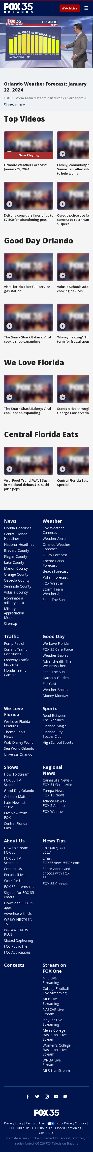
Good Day (53, 636)
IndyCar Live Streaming (52, 1022)
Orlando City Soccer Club (52, 734)
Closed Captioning (18, 940)
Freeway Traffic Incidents (16, 662)
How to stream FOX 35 (16, 850)
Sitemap (10, 623)
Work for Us (13, 880)
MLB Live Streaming (51, 1001)
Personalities (14, 874)
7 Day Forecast (55, 555)
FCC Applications (17, 952)
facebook (28, 1097)
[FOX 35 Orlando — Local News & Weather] (18, 8)
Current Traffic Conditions (15, 651)
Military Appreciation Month (14, 613)
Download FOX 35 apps (18, 905)
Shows (11, 767)
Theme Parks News (14, 734)
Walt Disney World (18, 742)
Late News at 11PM (15, 804)
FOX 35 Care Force (58, 649)
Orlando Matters (17, 796)
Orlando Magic (54, 726)
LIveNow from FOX (15, 815)
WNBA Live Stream (52, 1062)
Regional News (52, 770)
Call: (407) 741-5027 (54, 850)
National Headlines (19, 544)
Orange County (16, 574)
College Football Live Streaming (56, 990)
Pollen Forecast (55, 577)
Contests (14, 965)
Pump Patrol (14, 643)
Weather (52, 521)
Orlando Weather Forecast (56, 546)
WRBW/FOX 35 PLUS (16, 932)
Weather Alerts (54, 538)
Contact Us (13, 868)
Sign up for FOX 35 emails (19, 894)
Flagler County (15, 556)
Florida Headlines (17, 528)
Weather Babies (55, 655)
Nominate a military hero (14, 600)
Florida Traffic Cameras (15, 672)
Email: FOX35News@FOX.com (61, 860)
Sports (50, 708)
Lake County (14, 562)
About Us (14, 841)
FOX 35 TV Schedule (12, 782)
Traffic (11, 636)
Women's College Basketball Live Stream (57, 1050)
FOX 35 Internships (19, 886)
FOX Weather (53, 583)
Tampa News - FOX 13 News (54, 792)
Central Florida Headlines (15, 536)
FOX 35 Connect (56, 883)
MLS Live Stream (56, 1070)
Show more (14, 104)
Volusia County (16, 592)
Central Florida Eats (15, 825)
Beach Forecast (55, 571)
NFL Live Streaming (51, 980)
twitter (37, 1097)
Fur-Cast (49, 683)
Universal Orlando (18, 754)
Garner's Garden (56, 677)
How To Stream (17, 774)
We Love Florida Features (17, 723)
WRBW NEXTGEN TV (18, 921)
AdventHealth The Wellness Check (57, 663)
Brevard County (16, 550)
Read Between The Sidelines (54, 717)
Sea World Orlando (19, 748)
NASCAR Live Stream (53, 1011)
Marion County (16, 568)
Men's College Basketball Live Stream (55, 1035)
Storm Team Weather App (53, 591)
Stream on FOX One (54, 968)
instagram (47, 1097)
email (65, 1097)
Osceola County (17, 580)
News (10, 521)
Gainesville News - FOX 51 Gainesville (57, 782)
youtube (56, 1097)
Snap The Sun (54, 599)
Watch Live (69, 8)
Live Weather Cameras (53, 530)
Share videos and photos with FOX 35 (56, 873)
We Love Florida (56, 643)
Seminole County (17, 586)
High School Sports (58, 742)
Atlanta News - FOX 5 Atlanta (54, 803)
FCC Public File (15, 946)
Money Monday (55, 695)
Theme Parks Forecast (53, 563)
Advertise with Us (18, 913)
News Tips (54, 841)
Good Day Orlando (19, 790)
